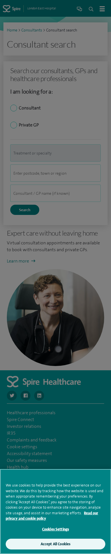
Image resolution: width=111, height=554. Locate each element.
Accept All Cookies (55, 544)
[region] (55, 511)
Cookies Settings (55, 529)
